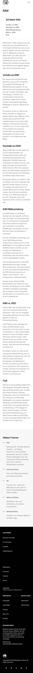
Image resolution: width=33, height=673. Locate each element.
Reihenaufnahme (12, 511)
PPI (7, 481)
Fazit (7, 35)
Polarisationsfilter (12, 469)
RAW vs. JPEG (11, 32)
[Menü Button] (28, 2)
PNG (8, 443)
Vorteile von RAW (12, 25)
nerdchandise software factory (13, 644)
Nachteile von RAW (12, 27)
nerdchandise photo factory (6, 2)
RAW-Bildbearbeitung (13, 30)
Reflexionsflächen (12, 497)
